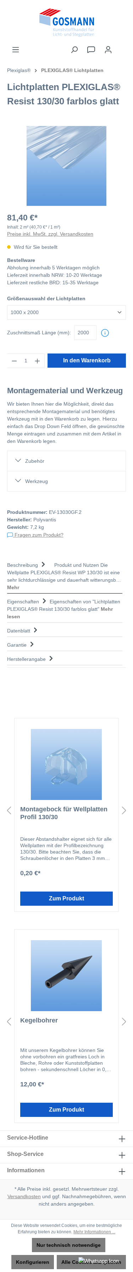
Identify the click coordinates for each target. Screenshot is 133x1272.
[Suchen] (74, 50)
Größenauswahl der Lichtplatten (46, 298)
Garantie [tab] (17, 645)
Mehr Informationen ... (94, 1231)
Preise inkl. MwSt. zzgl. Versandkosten (50, 234)
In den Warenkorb (87, 360)
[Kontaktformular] (91, 50)
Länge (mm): (39, 332)
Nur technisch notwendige (69, 1245)
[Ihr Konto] (108, 50)
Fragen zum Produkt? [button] (38, 535)
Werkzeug (36, 481)
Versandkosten (24, 1196)
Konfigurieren (32, 1262)
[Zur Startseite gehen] (66, 23)
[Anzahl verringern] (14, 360)
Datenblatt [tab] (19, 631)
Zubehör (34, 461)
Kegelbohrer (39, 1020)
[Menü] (15, 50)
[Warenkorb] (121, 46)
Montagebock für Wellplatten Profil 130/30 (63, 813)
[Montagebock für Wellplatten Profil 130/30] (66, 764)
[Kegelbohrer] (66, 975)
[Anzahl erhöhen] (37, 360)
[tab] (64, 575)
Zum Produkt (66, 898)
